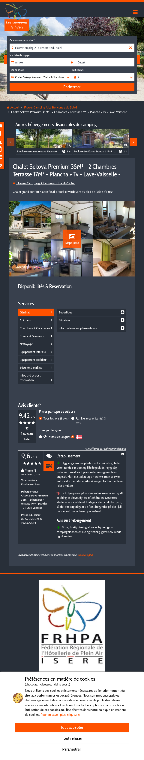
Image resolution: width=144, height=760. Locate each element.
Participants (77, 70)
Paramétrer (72, 749)
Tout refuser (72, 738)
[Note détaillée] (48, 466)
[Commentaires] (48, 456)
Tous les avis (56, 418)
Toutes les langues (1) (60, 437)
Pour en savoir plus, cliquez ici (60, 714)
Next (133, 142)
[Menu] (135, 12)
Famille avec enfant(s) (91, 421)
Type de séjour (17, 70)
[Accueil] (16, 10)
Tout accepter (72, 727)
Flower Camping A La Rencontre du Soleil (45, 183)
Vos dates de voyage (19, 55)
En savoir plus (85, 554)
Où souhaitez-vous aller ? (22, 40)
